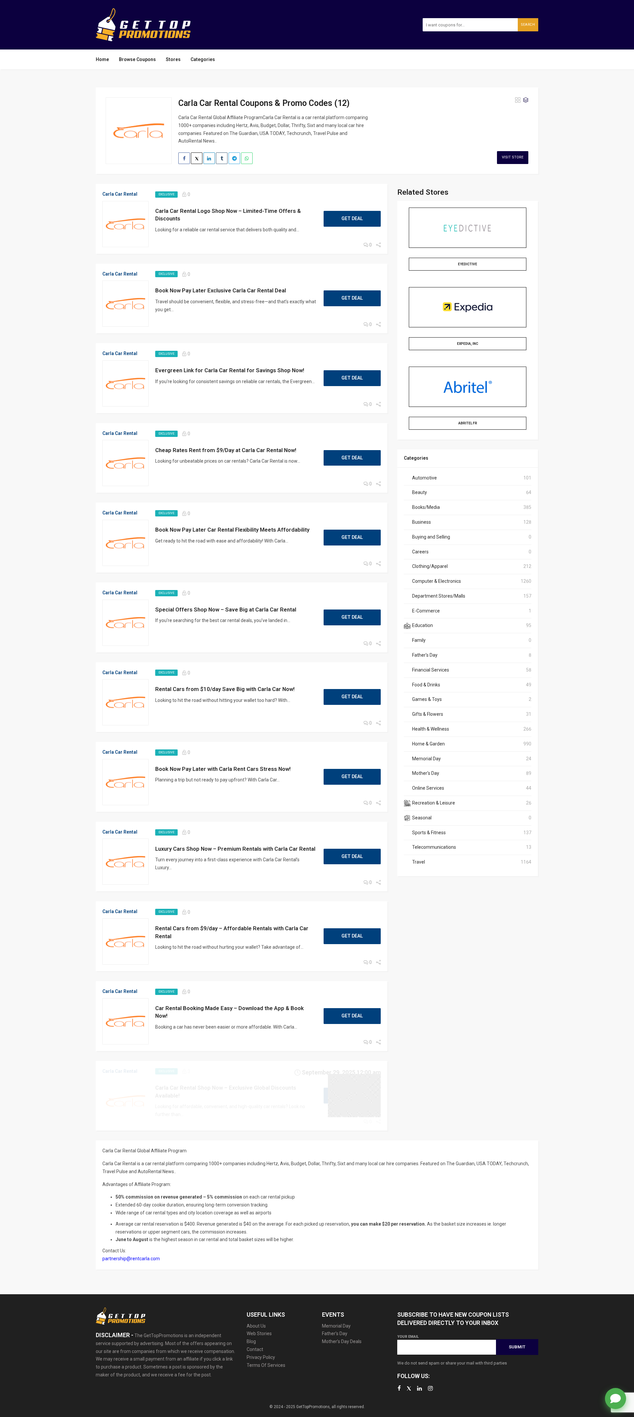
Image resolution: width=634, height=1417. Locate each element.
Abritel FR (467, 423)
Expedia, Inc (467, 344)
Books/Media (426, 507)
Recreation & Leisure (433, 803)
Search (528, 24)
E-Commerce (426, 610)
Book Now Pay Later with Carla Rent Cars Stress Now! (223, 769)
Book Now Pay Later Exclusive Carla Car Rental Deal (220, 290)
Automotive (424, 477)
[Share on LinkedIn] (209, 158)
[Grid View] (517, 100)
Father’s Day (334, 1333)
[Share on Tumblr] (222, 158)
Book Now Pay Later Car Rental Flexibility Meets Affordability (232, 529)
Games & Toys (427, 699)
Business (421, 522)
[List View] (525, 100)
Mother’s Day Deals (342, 1341)
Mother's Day (425, 773)
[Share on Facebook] (184, 158)
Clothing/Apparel (430, 566)
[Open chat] (615, 1398)
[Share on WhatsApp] (247, 158)
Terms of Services (266, 1365)
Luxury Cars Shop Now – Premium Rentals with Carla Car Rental (235, 848)
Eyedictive (467, 264)
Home (102, 59)
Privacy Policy (261, 1357)
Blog (251, 1341)
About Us (256, 1326)
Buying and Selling (431, 537)
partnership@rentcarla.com (131, 1258)
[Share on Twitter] (196, 158)
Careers (420, 551)
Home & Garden (428, 743)
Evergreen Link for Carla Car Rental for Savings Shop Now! (229, 370)
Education (422, 625)
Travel (418, 862)
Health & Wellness (430, 729)
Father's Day (425, 655)
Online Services (428, 788)
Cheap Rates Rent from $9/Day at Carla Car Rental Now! (225, 450)
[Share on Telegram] (234, 158)
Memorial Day (426, 758)
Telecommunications (434, 847)
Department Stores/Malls (438, 596)
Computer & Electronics (436, 581)
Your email (408, 1337)
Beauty (419, 492)
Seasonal (422, 817)
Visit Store (512, 157)
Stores (173, 59)
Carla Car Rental (119, 194)
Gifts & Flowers (427, 714)
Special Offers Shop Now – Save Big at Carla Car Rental (225, 609)
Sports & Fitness (429, 832)
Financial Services (430, 670)
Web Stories (259, 1333)
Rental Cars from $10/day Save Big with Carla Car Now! (225, 689)
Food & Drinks (426, 684)
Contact (255, 1349)
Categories (203, 59)
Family (419, 640)
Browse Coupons (137, 59)
